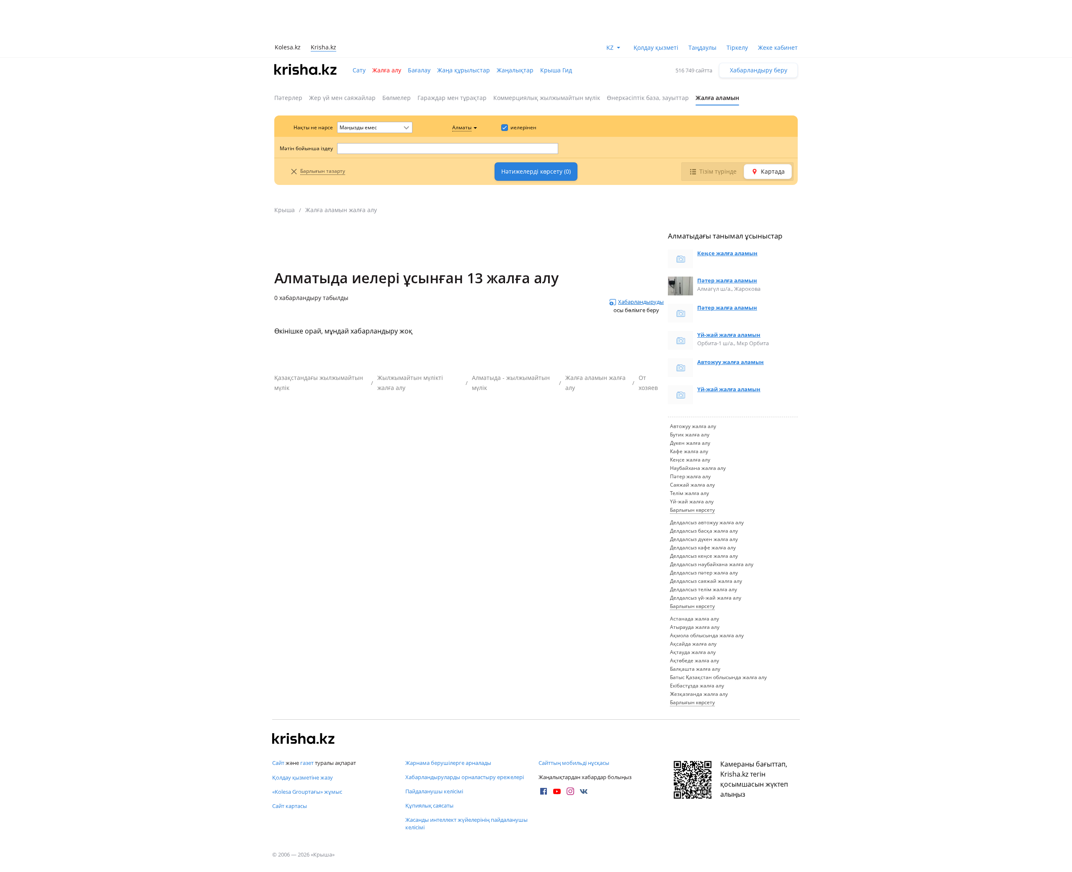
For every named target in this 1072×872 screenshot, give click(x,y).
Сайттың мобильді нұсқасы (574, 763)
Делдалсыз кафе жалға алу (703, 547)
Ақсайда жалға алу (693, 643)
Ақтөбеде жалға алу (694, 660)
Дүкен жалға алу (690, 442)
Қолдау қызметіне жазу (302, 777)
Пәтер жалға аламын (727, 280)
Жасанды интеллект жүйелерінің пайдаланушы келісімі (466, 823)
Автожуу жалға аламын (730, 362)
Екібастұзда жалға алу (697, 685)
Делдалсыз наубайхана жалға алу (711, 564)
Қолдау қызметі (656, 47)
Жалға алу (386, 70)
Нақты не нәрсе (313, 127)
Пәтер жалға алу (690, 476)
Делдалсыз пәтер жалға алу (704, 572)
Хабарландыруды (641, 301)
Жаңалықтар (515, 70)
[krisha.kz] (303, 739)
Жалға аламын (717, 98)
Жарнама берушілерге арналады (448, 763)
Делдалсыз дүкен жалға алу (704, 539)
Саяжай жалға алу (692, 484)
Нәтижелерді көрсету (536, 171)
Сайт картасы (289, 806)
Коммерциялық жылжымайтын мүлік (546, 98)
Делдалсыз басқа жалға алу (704, 530)
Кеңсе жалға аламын (727, 253)
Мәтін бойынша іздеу (306, 148)
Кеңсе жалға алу (690, 459)
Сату (359, 70)
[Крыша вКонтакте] (584, 791)
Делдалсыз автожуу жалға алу (707, 522)
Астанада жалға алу (694, 618)
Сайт (278, 763)
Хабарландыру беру (758, 70)
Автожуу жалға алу (693, 426)
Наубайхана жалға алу (698, 468)
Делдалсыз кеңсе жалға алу (704, 555)
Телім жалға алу (689, 493)
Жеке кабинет (778, 47)
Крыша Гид (556, 70)
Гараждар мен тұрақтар (452, 98)
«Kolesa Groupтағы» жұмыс (307, 791)
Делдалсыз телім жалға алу (703, 589)
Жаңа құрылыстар (463, 70)
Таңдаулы (702, 47)
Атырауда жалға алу (694, 627)
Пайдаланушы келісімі (434, 791)
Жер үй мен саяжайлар (342, 98)
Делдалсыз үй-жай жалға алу (705, 597)
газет (307, 763)
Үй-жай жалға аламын (728, 335)
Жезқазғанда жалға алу (699, 694)
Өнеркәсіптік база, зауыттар (648, 98)
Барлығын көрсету (692, 509)
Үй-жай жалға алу (692, 501)
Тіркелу (737, 47)
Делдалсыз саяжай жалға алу (706, 581)
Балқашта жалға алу (695, 668)
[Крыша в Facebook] (544, 791)
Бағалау (419, 70)
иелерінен (523, 127)
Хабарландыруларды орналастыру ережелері (464, 777)
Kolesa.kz (288, 47)
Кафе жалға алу (689, 451)
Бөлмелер (396, 98)
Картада (773, 171)
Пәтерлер (288, 98)
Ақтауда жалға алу (693, 652)
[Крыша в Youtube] (557, 791)
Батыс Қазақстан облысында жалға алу (718, 677)
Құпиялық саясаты (429, 805)
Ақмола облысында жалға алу (707, 635)
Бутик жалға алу (689, 434)
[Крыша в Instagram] (570, 791)
